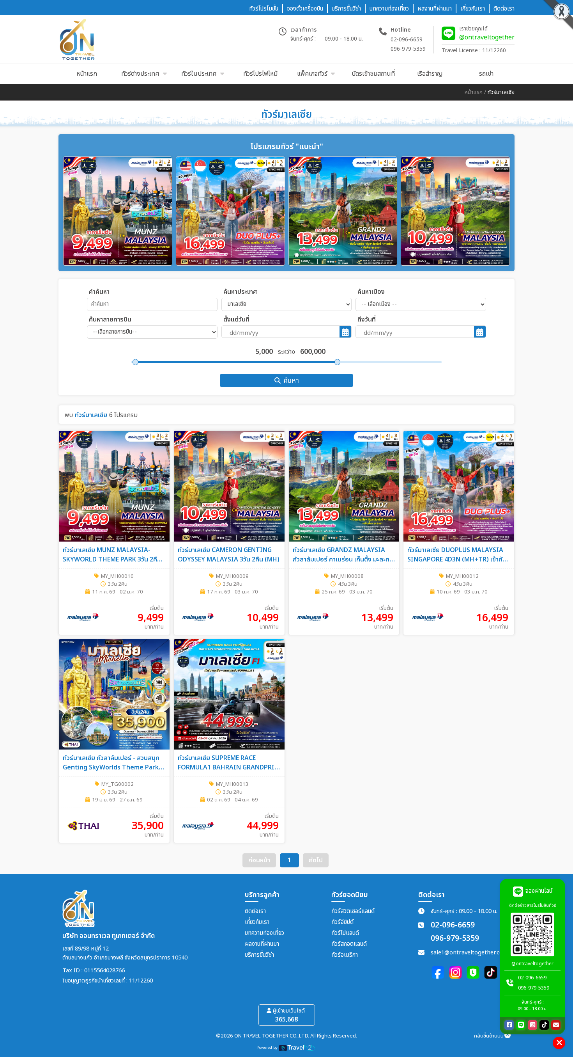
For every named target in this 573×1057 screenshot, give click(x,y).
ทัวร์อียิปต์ (342, 922)
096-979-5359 (408, 49)
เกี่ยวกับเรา (257, 922)
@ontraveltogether (487, 37)
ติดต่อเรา (255, 911)
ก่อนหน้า (259, 860)
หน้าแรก (474, 92)
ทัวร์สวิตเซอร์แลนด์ (353, 911)
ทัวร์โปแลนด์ (345, 933)
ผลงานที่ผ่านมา (262, 944)
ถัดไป (316, 860)
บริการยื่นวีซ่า (259, 954)
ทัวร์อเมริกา (344, 954)
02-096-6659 (407, 40)
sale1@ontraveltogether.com (469, 952)
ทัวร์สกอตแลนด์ (349, 944)
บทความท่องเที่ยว (264, 933)
